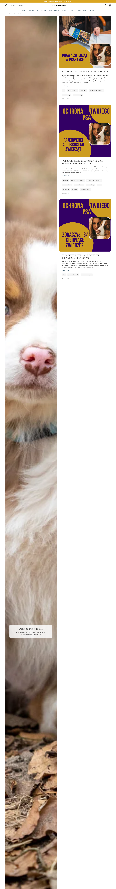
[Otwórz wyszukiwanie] (6, 5)
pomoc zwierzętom (87, 275)
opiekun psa (83, 90)
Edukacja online (41, 10)
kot (63, 90)
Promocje (91, 10)
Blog (72, 10)
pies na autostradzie (73, 275)
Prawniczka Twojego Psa (14, 13)
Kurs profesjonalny (54, 10)
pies (64, 275)
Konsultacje (65, 10)
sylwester (74, 189)
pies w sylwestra (79, 185)
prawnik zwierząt (78, 95)
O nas (84, 10)
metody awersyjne (25, 13)
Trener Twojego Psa (58, 5)
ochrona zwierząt (72, 90)
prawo (99, 185)
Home (6, 13)
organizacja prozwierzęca (96, 90)
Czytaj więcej (65, 86)
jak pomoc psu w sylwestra (93, 180)
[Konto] (105, 5)
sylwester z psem (85, 189)
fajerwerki (65, 180)
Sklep (23, 10)
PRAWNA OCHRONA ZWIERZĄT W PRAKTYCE (85, 71)
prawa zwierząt (66, 95)
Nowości (31, 10)
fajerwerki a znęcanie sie (77, 180)
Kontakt (78, 10)
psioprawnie (66, 189)
